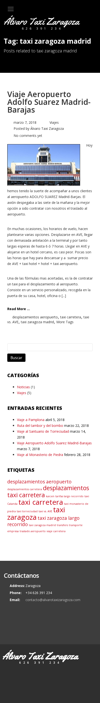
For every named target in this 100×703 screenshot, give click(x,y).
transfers (62, 525)
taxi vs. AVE (45, 511)
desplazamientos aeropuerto (35, 317)
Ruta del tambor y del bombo (40, 425)
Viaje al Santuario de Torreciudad (43, 431)
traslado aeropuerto (33, 531)
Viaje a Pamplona (30, 419)
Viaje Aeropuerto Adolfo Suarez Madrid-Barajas (49, 102)
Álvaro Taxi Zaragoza (47, 128)
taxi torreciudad (27, 511)
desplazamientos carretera (24, 489)
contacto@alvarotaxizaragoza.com (52, 599)
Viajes (54, 122)
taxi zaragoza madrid (37, 322)
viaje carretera (56, 531)
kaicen (50, 496)
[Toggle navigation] (10, 9)
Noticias (23, 387)
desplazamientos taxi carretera (48, 491)
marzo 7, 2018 (25, 122)
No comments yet (28, 135)
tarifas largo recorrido (69, 496)
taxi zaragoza (36, 513)
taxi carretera (70, 317)
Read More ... (18, 308)
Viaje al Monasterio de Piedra (40, 454)
